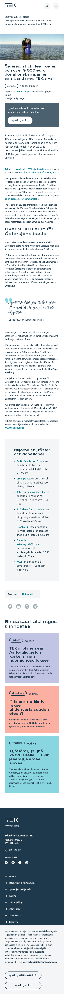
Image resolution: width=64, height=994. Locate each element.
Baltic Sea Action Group (30, 461)
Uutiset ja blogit (21, 17)
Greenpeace (23, 478)
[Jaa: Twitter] (27, 606)
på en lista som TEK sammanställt (21, 199)
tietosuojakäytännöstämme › (42, 962)
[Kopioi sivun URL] (35, 606)
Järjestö (11, 86)
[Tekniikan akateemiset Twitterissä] (19, 862)
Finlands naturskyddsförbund (28, 542)
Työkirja (12, 896)
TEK (24, 594)
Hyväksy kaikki (23, 985)
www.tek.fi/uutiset (14, 428)
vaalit (30, 594)
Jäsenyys (13, 922)
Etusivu (8, 17)
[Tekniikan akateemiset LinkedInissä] (13, 862)
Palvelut (13, 876)
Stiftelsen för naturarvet (30, 509)
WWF (19, 561)
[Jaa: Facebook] (10, 606)
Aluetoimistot (15, 915)
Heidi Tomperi (23, 91)
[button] (47, 6)
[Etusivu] (10, 6)
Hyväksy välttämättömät (23, 975)
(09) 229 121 (15, 850)
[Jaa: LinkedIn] (18, 606)
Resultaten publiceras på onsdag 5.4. (37, 172)
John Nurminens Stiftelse (31, 492)
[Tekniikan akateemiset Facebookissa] (6, 862)
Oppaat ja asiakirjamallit (20, 889)
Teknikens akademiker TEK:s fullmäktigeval (27, 169)
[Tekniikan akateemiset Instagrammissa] (26, 862)
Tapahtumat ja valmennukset (22, 883)
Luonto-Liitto (24, 527)
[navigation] (56, 6)
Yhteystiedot (15, 909)
